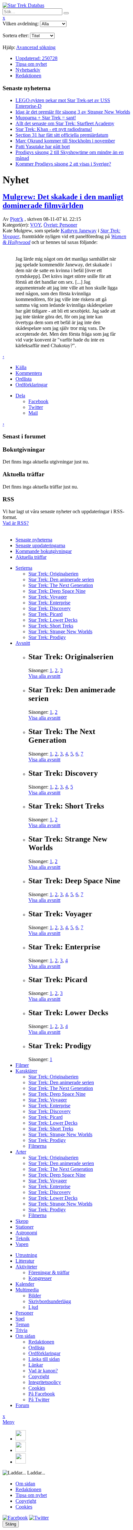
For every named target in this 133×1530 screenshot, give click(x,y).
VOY (35, 225)
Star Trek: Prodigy (47, 637)
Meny (9, 1422)
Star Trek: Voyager (47, 597)
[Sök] (66, 13)
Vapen (21, 1244)
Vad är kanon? (43, 1370)
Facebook (38, 401)
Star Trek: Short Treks (50, 625)
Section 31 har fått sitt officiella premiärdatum (61, 135)
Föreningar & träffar (48, 1272)
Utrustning (26, 1255)
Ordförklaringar (31, 384)
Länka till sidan (44, 1359)
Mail (33, 413)
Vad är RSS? (16, 523)
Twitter (35, 407)
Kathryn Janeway (79, 230)
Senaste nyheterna (33, 539)
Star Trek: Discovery (49, 608)
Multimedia (27, 1289)
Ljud (33, 1307)
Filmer (22, 1065)
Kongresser (40, 1278)
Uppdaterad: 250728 (36, 58)
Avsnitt (22, 643)
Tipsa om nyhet (31, 64)
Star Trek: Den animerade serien (61, 579)
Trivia (21, 1330)
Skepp (21, 1221)
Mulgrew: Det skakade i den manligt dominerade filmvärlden (63, 201)
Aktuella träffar (30, 557)
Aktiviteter (26, 1266)
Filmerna (37, 1146)
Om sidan (25, 1336)
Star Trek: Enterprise (49, 602)
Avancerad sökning (36, 47)
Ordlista (23, 379)
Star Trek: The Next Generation (60, 585)
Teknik (22, 1238)
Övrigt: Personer (60, 225)
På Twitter (38, 1399)
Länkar (35, 1365)
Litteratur (24, 1261)
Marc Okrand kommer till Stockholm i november (65, 140)
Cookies (36, 1388)
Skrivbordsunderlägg (49, 1301)
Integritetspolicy (44, 1382)
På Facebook (41, 1393)
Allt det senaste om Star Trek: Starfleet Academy (64, 123)
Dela (20, 395)
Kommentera (28, 373)
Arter (20, 1151)
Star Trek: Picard (45, 614)
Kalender (24, 1284)
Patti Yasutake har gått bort (42, 146)
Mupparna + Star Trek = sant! (45, 117)
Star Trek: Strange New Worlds (60, 631)
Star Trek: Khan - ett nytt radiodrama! (53, 129)
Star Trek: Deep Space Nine (57, 591)
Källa (20, 367)
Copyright (38, 1376)
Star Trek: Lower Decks (52, 620)
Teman (22, 1324)
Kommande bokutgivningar (43, 551)
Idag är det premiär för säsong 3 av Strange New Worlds (72, 112)
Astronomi (26, 1232)
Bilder (34, 1295)
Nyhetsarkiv (27, 70)
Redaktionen (28, 75)
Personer (24, 1313)
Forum (22, 1405)
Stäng (10, 1524)
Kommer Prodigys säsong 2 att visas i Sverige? (63, 164)
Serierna (23, 568)
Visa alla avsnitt (44, 676)
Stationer (24, 1227)
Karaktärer (26, 1071)
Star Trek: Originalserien (53, 573)
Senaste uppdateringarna (40, 545)
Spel (20, 1318)
